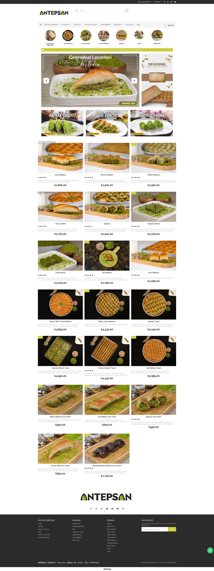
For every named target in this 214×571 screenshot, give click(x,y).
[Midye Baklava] (153, 158)
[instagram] (171, 2)
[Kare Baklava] (60, 158)
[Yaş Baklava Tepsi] (153, 351)
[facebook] (164, 2)
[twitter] (168, 2)
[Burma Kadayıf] (106, 158)
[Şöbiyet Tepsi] (153, 304)
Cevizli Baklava (112, 537)
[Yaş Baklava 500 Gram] (106, 400)
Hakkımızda (76, 523)
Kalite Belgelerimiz (78, 526)
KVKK (39, 532)
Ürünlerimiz (65, 24)
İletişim (157, 2)
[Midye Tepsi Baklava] (106, 304)
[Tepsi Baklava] (68, 40)
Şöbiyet (109, 523)
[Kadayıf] (121, 40)
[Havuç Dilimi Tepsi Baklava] (60, 304)
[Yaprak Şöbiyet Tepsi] (60, 351)
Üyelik (40, 523)
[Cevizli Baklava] (103, 40)
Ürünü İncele (60, 176)
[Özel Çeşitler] (85, 40)
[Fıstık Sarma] (151, 123)
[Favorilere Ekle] (65, 165)
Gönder (172, 529)
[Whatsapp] (210, 550)
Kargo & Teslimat (43, 529)
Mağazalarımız (77, 534)
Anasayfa (41, 24)
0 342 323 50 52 (145, 2)
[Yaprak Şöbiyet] (62, 123)
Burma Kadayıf (111, 529)
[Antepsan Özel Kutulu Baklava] (157, 81)
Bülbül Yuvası (111, 546)
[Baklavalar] (157, 40)
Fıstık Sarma (111, 526)
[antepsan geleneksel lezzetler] (90, 81)
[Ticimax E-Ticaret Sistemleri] (107, 569)
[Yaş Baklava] (106, 256)
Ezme (109, 551)
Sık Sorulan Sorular (90, 24)
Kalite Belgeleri (106, 24)
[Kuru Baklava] (153, 256)
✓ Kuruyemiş (129, 24)
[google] (107, 509)
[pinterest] (123, 509)
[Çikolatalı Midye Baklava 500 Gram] (106, 449)
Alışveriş (40, 526)
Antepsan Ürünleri (78, 532)
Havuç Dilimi (111, 532)
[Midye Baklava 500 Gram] (60, 400)
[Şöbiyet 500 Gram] (153, 400)
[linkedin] (112, 509)
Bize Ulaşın (117, 24)
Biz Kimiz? (77, 24)
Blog (138, 24)
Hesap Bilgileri (77, 537)
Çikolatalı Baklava (112, 543)
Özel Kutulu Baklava (51, 24)
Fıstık (108, 548)
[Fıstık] (139, 40)
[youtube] (175, 2)
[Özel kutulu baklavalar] (50, 40)
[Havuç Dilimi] (60, 207)
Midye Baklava (111, 540)
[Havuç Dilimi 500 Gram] (60, 449)
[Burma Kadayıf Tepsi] (106, 351)
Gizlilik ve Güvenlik (44, 534)
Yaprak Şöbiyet (111, 534)
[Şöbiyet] (107, 123)
